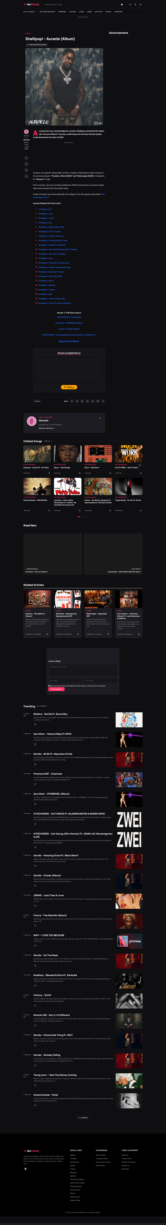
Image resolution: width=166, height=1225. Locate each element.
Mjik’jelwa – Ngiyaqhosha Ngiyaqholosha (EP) (66, 614)
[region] (83, 481)
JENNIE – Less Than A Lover (49, 895)
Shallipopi (37, 401)
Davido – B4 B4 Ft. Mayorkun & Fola (53, 753)
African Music (101, 1155)
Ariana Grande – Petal (46, 1094)
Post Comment (56, 689)
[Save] (26, 170)
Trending (73, 1158)
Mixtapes (73, 1172)
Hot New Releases (29, 464)
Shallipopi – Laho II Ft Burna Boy (52, 299)
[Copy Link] (103, 401)
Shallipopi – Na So (46, 281)
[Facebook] (72, 401)
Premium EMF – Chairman (48, 773)
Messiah (29, 634)
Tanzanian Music (76, 1186)
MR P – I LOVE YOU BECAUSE (49, 935)
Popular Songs (75, 1200)
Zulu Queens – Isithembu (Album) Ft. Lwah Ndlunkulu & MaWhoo (128, 615)
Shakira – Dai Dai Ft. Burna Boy (51, 713)
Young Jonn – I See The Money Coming (55, 1074)
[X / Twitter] (77, 401)
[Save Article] (49, 473)
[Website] (100, 418)
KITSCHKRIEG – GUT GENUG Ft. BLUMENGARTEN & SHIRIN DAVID (69, 813)
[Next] (140, 465)
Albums (27, 33)
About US (125, 1155)
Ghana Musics (75, 1190)
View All (47, 441)
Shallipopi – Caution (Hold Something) (55, 267)
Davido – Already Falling (47, 1054)
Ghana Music (100, 1165)
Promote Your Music (129, 1162)
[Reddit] (92, 401)
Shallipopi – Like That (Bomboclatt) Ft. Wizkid (58, 249)
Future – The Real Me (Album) (50, 915)
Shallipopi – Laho (46, 214)
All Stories (41, 706)
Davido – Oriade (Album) (69, 329)
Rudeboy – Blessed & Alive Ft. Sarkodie (55, 975)
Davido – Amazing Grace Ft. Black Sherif (56, 855)
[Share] (26, 176)
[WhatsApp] (87, 401)
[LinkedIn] (82, 401)
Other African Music (77, 1179)
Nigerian (73, 1155)
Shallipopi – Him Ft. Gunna (50, 231)
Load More (84, 1117)
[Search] (130, 4)
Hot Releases (74, 1162)
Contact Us (125, 1165)
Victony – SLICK (42, 995)
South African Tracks (103, 1162)
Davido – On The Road (46, 955)
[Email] (98, 401)
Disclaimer (125, 1169)
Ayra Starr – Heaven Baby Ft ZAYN (52, 733)
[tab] (79, 516)
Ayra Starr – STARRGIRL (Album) (69, 323)
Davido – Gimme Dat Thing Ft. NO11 (53, 1035)
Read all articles (46, 428)
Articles (73, 1169)
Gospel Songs (75, 1197)
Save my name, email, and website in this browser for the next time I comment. (78, 686)
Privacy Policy (127, 1158)
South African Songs (77, 1183)
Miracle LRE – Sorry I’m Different (52, 1015)
